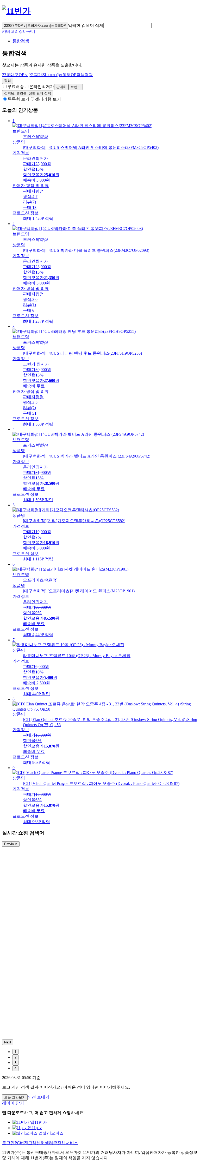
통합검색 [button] (20, 41)
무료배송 (15, 86)
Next (7, 1042)
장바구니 (27, 31)
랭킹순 (27, 93)
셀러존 (51, 1143)
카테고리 (10, 31)
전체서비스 (67, 1143)
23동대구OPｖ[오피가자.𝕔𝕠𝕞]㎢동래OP (35, 26)
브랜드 (76, 87)
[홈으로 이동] (16, 11)
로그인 (8, 1143)
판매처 (61, 87)
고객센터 (36, 1143)
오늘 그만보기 (15, 1097)
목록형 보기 (18, 99)
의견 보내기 (38, 1097)
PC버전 (21, 1143)
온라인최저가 (41, 86)
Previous (10, 844)
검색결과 (47, 74)
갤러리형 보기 (48, 99)
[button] (127, 25)
